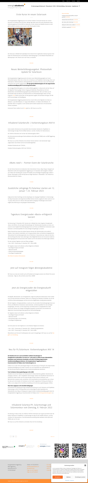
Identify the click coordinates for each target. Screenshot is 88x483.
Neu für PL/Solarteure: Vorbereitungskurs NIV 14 (31, 349)
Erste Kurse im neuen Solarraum (31, 14)
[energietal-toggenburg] (26, 446)
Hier (14, 95)
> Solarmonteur (49, 470)
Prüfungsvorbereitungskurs (45, 393)
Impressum (72, 480)
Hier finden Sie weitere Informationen (16, 256)
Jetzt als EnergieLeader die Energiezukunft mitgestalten (31, 289)
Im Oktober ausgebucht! (66, 27)
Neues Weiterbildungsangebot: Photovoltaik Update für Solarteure (31, 70)
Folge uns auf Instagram (32, 470)
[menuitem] (38, 6)
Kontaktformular (31, 468)
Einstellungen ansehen (80, 477)
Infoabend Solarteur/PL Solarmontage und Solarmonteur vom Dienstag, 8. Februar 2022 (31, 406)
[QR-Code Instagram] (61, 450)
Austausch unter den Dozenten (67, 19)
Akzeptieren (57, 477)
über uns (68, 1)
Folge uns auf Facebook (32, 472)
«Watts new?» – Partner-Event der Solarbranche (31, 162)
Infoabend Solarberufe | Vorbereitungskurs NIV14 (31, 122)
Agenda (78, 1)
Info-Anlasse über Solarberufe (67, 22)
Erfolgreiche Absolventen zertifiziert (68, 24)
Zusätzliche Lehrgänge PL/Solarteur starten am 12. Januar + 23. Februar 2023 (31, 189)
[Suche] (79, 6)
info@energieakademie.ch (33, 466)
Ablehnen (68, 477)
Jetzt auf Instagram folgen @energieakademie (31, 267)
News (63, 1)
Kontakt (73, 1)
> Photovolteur (49, 466)
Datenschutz (67, 480)
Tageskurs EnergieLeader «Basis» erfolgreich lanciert (31, 215)
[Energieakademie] (17, 7)
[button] (85, 465)
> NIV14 (48, 468)
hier (25, 108)
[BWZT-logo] (9, 446)
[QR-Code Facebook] (79, 450)
